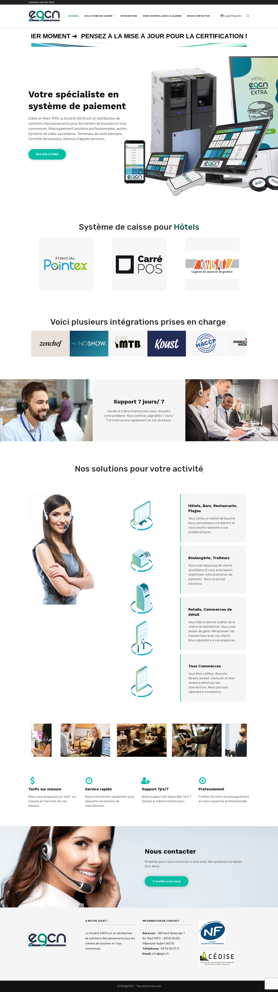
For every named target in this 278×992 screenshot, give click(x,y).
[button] (38, 343)
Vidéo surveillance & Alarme (162, 16)
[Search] (248, 16)
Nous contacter (198, 16)
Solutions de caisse (98, 16)
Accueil (73, 16)
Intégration (128, 16)
